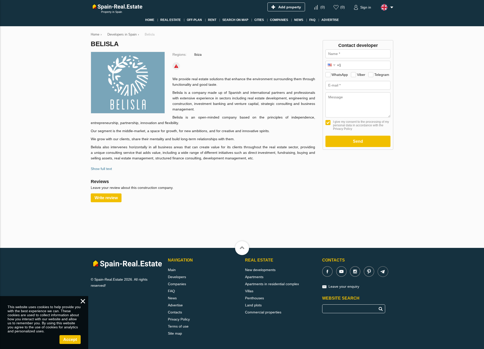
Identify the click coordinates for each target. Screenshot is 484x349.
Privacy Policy (179, 319)
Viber (361, 75)
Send (358, 141)
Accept (70, 339)
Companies (177, 284)
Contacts (175, 312)
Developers (177, 277)
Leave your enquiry (343, 286)
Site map (175, 333)
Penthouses (254, 298)
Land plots (253, 305)
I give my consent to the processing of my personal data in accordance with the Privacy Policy (361, 125)
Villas (249, 291)
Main (172, 270)
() (322, 7)
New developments (260, 270)
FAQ (171, 291)
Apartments (254, 277)
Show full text (101, 169)
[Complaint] (176, 66)
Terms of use (178, 326)
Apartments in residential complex (272, 284)
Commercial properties (263, 312)
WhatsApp (339, 75)
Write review (106, 198)
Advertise (175, 305)
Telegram (381, 75)
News (172, 298)
